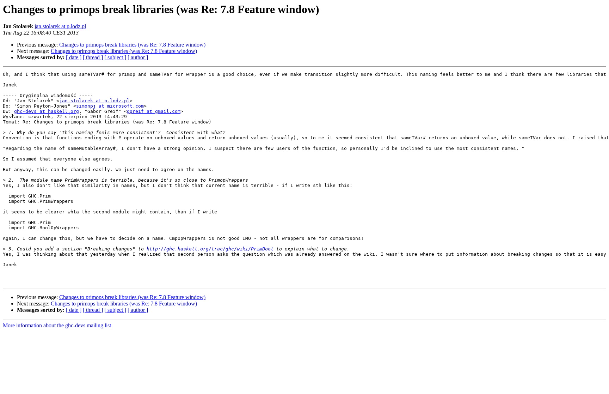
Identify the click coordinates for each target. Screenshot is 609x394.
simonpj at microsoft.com (110, 106)
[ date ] (73, 57)
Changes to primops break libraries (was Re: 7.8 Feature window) (132, 45)
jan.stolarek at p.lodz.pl (60, 26)
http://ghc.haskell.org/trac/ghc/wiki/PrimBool (210, 248)
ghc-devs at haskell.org (46, 111)
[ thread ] (93, 57)
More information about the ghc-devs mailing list (57, 325)
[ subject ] (115, 57)
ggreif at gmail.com (153, 111)
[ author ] (138, 57)
